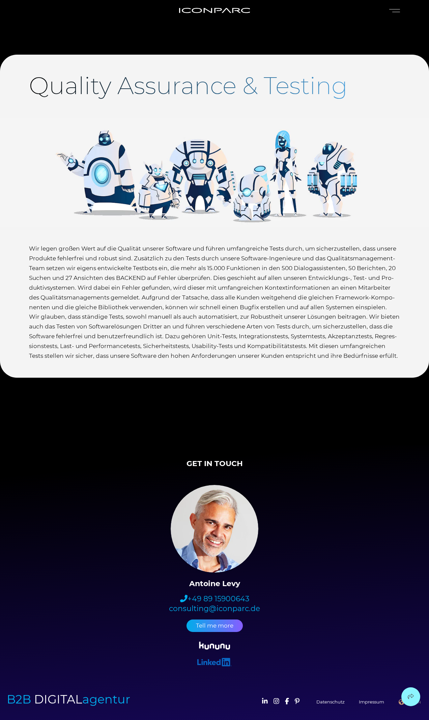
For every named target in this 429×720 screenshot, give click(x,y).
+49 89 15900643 (218, 599)
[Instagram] (276, 701)
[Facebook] (287, 701)
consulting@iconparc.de (214, 608)
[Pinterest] (297, 701)
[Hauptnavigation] (393, 11)
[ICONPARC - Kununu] (214, 646)
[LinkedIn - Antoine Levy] (214, 663)
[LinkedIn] (265, 701)
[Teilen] (410, 696)
